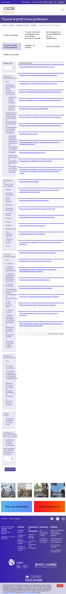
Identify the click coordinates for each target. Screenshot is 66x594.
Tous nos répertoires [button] (16, 506)
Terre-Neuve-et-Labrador (9, 234)
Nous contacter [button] (5, 2)
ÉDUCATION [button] (44, 527)
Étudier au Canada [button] (11, 54)
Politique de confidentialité (27, 592)
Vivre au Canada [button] (52, 46)
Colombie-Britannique (10, 194)
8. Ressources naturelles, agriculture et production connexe (10, 331)
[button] (8, 10)
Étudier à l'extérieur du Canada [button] (22, 541)
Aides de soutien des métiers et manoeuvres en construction (37, 305)
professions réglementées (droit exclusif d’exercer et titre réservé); (10, 89)
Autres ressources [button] (49, 506)
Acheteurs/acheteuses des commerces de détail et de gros (37, 67)
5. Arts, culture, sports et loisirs (9, 304)
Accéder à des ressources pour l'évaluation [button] (32, 544)
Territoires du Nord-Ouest (9, 241)
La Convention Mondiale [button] (55, 546)
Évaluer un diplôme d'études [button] (32, 536)
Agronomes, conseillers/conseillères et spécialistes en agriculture (39, 297)
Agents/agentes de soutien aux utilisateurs (32, 234)
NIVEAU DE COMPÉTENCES (9, 357)
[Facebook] (52, 518)
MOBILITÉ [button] (54, 527)
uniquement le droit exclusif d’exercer (12, 100)
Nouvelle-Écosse (9, 214)
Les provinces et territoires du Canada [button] (44, 532)
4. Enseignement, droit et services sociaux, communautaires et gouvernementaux (12, 293)
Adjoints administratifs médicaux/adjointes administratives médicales (40, 100)
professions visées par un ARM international (10, 442)
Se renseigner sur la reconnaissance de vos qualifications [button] (53, 35)
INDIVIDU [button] (21, 527)
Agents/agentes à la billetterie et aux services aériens (35, 161)
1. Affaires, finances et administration (11, 268)
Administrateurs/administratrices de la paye (32, 153)
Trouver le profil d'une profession (49, 25)
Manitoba (9, 205)
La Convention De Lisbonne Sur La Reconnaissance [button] (56, 540)
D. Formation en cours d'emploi (9, 402)
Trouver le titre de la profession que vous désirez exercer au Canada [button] (32, 35)
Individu (11, 25)
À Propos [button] (4, 519)
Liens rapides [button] (25, 2)
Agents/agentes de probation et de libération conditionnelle (37, 209)
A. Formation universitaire (10, 366)
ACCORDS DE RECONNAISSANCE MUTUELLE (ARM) (9, 435)
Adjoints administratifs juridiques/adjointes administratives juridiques (40, 92)
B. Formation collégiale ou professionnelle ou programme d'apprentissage (11, 374)
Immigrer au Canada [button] (30, 46)
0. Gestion (9, 264)
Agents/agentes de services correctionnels (32, 226)
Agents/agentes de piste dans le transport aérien (34, 200)
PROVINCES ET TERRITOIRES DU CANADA (8, 183)
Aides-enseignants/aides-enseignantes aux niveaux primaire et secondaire (38, 314)
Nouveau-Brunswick (9, 209)
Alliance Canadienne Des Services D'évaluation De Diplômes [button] (57, 532)
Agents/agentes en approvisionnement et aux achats (35, 261)
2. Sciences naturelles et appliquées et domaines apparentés (10, 277)
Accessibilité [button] (49, 2)
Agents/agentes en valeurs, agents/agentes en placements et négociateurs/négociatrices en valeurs (37, 270)
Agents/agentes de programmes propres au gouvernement (37, 217)
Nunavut (9, 218)
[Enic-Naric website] (46, 565)
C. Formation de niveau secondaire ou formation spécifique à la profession (10, 389)
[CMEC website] (20, 565)
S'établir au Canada (22, 25)
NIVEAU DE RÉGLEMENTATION (9, 77)
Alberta (8, 190)
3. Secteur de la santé (9, 285)
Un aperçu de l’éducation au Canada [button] (44, 540)
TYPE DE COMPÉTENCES (9, 256)
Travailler (34, 25)
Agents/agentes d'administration (29, 182)
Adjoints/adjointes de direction (28, 134)
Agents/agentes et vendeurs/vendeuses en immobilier (35, 288)
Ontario (8, 222)
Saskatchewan (11, 229)
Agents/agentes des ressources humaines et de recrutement (37, 253)
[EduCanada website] (34, 578)
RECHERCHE (10, 469)
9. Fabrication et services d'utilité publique (10, 343)
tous (7, 82)
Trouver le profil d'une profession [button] (10, 46)
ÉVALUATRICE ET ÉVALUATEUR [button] (33, 529)
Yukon (8, 246)
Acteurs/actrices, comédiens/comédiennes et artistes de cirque (38, 75)
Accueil (4, 25)
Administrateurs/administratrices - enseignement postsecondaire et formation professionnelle (39, 143)
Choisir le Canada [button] (11, 35)
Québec (8, 225)
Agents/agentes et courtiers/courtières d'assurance (34, 280)
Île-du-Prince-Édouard (9, 200)
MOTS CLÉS (7, 63)
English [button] (62, 2)
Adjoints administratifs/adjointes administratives (33, 109)
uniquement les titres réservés (12, 108)
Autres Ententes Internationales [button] (56, 551)
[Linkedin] (63, 518)
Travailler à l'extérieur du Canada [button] (22, 548)
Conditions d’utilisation (9, 592)
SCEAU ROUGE (6, 414)
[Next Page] (25, 334)
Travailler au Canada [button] (22, 536)
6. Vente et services (9, 311)
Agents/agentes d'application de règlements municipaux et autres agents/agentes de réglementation (39, 191)
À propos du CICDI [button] (37, 2)
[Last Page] (28, 334)
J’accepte (60, 585)
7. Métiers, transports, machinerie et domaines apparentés (10, 318)
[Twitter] (58, 518)
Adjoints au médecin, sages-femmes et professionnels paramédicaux (40, 117)
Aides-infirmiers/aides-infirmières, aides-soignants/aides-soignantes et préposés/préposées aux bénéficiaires (40, 325)
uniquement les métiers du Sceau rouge (10, 421)
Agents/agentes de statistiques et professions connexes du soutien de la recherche (40, 243)
